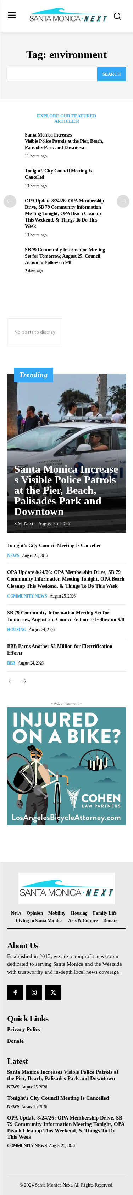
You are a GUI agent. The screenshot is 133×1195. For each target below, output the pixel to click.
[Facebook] (15, 992)
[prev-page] (10, 201)
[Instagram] (34, 992)
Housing (16, 629)
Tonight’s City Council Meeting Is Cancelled (54, 545)
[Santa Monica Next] (68, 15)
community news (27, 596)
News (13, 555)
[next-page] (123, 201)
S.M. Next (23, 523)
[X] (53, 992)
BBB (11, 663)
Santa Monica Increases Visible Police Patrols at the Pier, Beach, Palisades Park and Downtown (64, 141)
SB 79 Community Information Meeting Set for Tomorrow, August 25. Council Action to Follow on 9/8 (65, 256)
